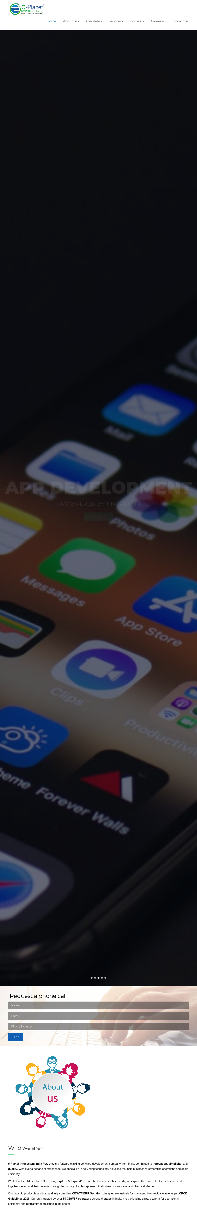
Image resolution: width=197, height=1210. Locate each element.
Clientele (93, 21)
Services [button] (67, 517)
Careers (157, 21)
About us (70, 21)
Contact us (180, 21)
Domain (136, 21)
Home (51, 21)
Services (115, 21)
